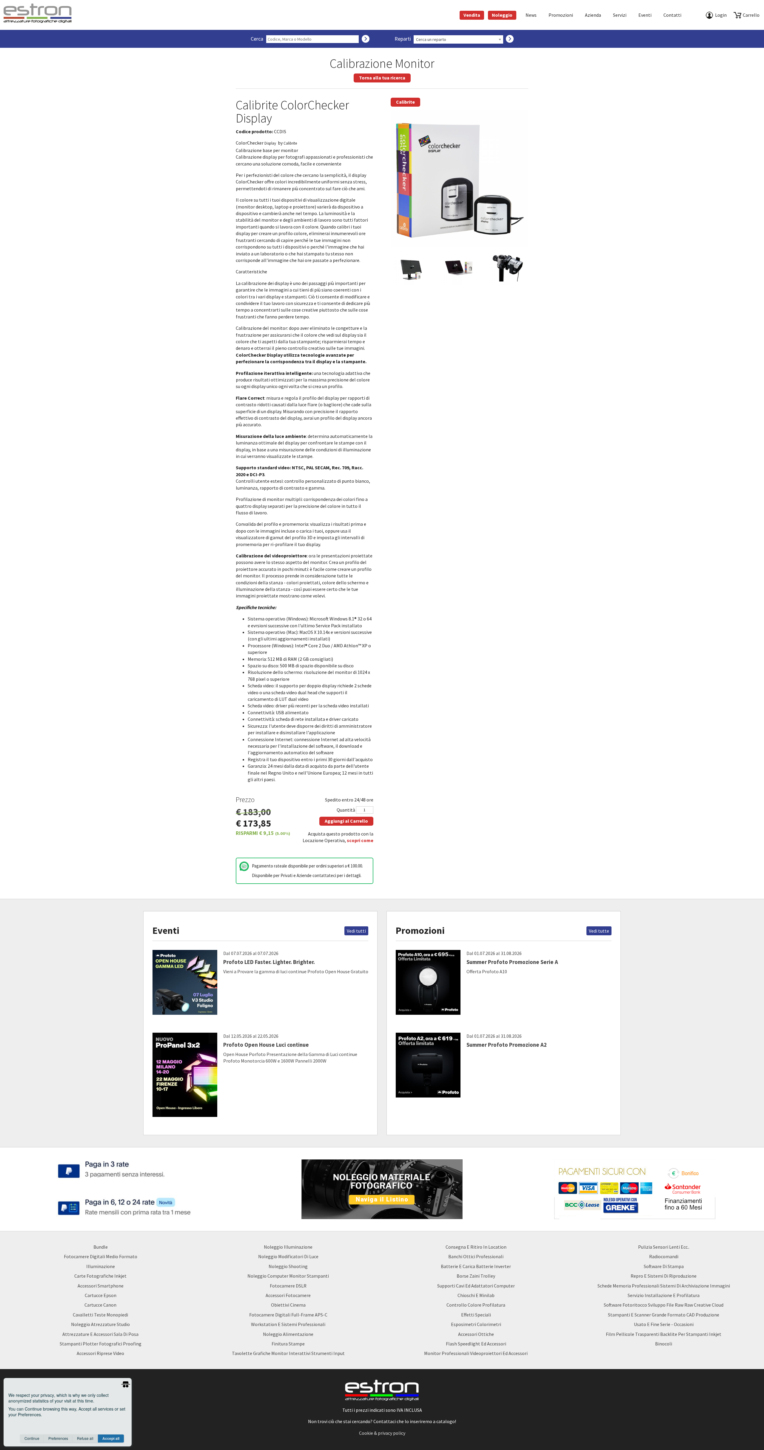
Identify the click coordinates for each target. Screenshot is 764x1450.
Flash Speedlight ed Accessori (476, 1344)
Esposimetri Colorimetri (476, 1324)
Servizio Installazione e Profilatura (664, 1295)
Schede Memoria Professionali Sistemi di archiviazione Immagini (663, 1286)
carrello (751, 15)
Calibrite (405, 102)
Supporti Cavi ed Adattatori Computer (476, 1286)
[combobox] (458, 39)
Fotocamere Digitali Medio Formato (100, 1256)
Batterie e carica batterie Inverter (476, 1266)
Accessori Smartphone (101, 1286)
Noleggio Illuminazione (288, 1247)
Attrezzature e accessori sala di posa (100, 1334)
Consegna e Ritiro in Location (476, 1247)
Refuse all (85, 1438)
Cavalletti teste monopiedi (100, 1315)
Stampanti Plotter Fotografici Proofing (100, 1344)
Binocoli (663, 1344)
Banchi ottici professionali (475, 1256)
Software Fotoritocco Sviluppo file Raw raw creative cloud (663, 1305)
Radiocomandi (663, 1256)
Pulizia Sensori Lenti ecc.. (663, 1247)
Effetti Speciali (476, 1315)
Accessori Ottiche (476, 1334)
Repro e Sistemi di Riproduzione (664, 1276)
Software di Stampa (664, 1266)
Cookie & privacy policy (382, 1433)
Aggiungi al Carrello (346, 821)
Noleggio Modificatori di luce (288, 1256)
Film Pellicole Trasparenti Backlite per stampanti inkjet (663, 1334)
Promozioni (561, 15)
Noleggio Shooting (288, 1266)
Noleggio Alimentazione (288, 1334)
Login (721, 15)
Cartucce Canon (100, 1305)
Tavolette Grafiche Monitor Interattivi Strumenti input (288, 1353)
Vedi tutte (599, 931)
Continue (31, 1438)
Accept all (110, 1438)
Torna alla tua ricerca (382, 78)
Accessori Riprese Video (100, 1353)
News (531, 15)
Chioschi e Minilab (476, 1295)
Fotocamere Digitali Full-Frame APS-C (288, 1315)
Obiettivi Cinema (288, 1305)
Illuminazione (100, 1266)
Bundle (100, 1247)
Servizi (619, 15)
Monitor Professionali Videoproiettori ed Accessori (476, 1353)
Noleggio (502, 15)
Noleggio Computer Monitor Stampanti (288, 1276)
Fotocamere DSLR (288, 1286)
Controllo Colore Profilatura (475, 1305)
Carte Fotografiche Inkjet (100, 1276)
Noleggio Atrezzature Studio (100, 1324)
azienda (593, 15)
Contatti (672, 15)
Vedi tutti (356, 931)
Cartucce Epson (100, 1295)
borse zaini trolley (476, 1276)
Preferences (58, 1438)
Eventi (644, 15)
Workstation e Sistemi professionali (288, 1324)
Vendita (471, 15)
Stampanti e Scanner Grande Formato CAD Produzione (663, 1315)
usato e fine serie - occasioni (664, 1324)
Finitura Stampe (288, 1344)
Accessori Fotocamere (288, 1295)
